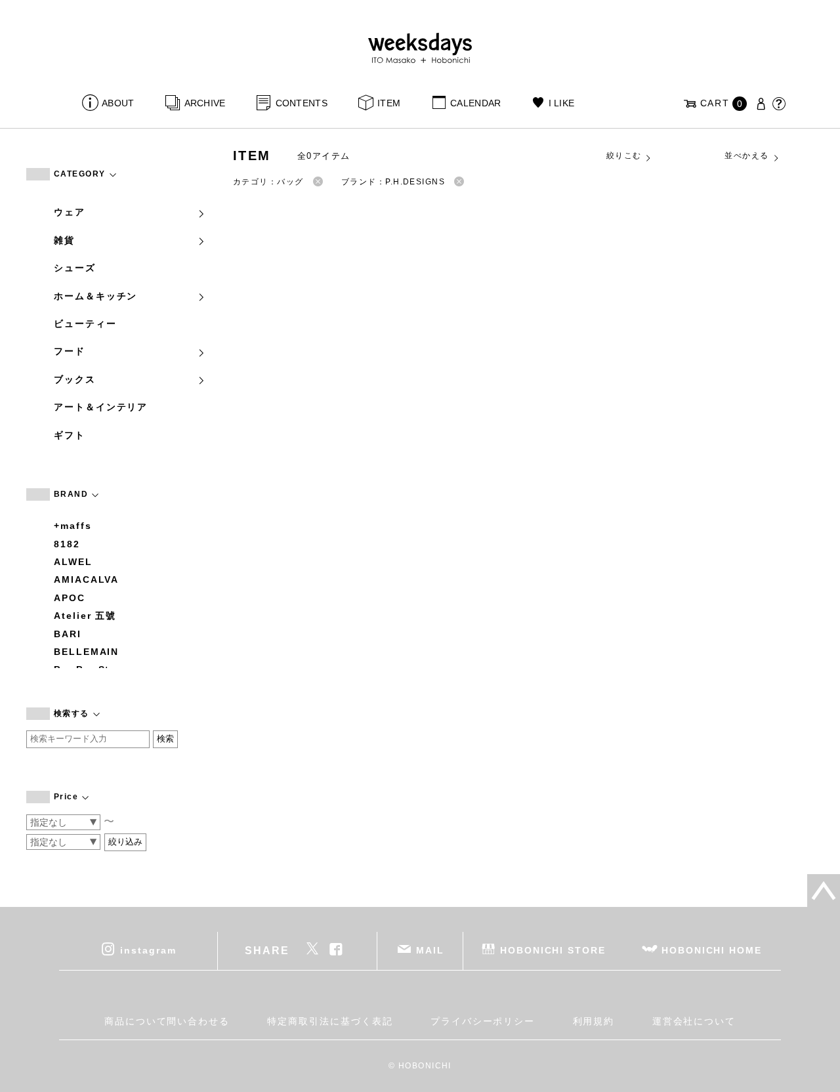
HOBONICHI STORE (553, 950)
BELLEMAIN (86, 651)
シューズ (75, 267)
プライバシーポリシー (482, 1021)
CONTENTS (301, 103)
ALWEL (73, 561)
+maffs (73, 525)
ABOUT (118, 103)
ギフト (69, 435)
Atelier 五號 (85, 615)
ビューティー (85, 323)
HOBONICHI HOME (712, 950)
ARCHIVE (204, 103)
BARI (67, 634)
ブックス (75, 379)
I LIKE (561, 103)
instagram (148, 950)
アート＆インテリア (101, 407)
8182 (67, 544)
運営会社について (694, 1021)
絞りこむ (624, 155)
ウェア (69, 212)
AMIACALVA (86, 579)
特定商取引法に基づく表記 (329, 1021)
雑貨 (64, 240)
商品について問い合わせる (167, 1021)
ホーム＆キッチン (95, 296)
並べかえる (746, 155)
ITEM (388, 103)
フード (69, 351)
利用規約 (594, 1021)
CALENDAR (475, 103)
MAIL (430, 950)
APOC (69, 598)
